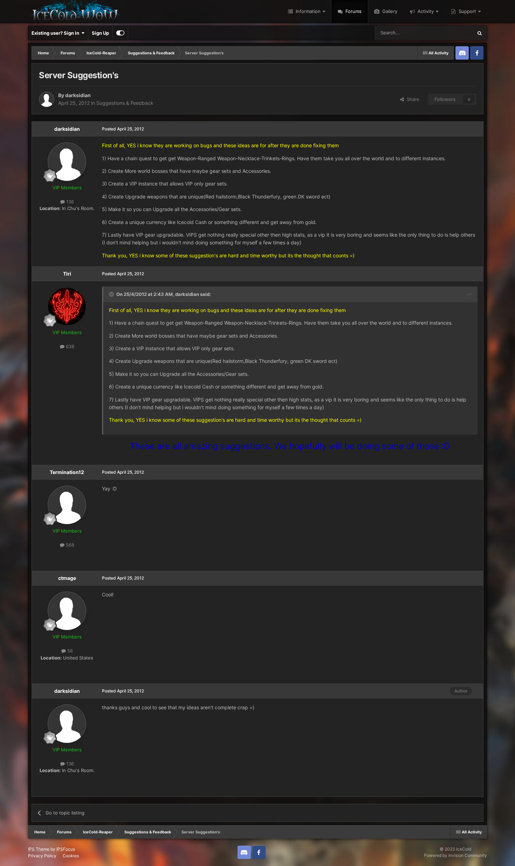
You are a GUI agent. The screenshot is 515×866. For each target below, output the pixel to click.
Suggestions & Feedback (124, 103)
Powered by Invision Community (455, 855)
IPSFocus (65, 849)
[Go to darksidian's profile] (46, 99)
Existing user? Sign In (56, 33)
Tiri (67, 274)
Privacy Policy (42, 855)
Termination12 (67, 472)
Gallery (389, 11)
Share (411, 99)
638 (69, 346)
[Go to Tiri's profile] (67, 306)
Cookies (71, 855)
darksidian (78, 95)
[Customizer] (120, 33)
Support (466, 11)
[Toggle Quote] (112, 294)
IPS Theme (38, 849)
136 (69, 201)
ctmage (67, 578)
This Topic (452, 32)
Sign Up (100, 33)
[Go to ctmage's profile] (67, 610)
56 (69, 651)
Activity (425, 11)
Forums (353, 11)
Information (307, 11)
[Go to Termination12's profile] (67, 505)
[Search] (479, 33)
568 (69, 545)
